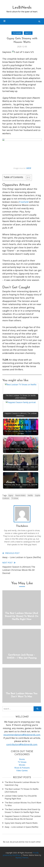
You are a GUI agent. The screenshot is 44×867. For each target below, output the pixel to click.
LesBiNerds (22, 7)
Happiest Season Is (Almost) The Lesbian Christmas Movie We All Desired (23, 817)
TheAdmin (22, 526)
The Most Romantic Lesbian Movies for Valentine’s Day (22, 783)
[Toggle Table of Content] (26, 178)
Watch (28, 33)
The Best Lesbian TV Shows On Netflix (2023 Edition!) (21, 790)
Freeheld (23, 201)
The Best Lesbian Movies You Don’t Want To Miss (23, 804)
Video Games (22, 770)
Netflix (30, 495)
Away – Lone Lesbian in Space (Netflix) (21, 827)
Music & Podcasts (22, 767)
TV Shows (22, 762)
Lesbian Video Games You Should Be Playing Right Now (21, 797)
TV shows (17, 33)
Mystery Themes (21, 857)
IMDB (28, 168)
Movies (22, 765)
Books (22, 759)
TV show (14, 498)
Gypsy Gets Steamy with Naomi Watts (21, 823)
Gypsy (10, 495)
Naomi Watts (20, 495)
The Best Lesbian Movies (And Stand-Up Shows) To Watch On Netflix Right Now (21, 616)
